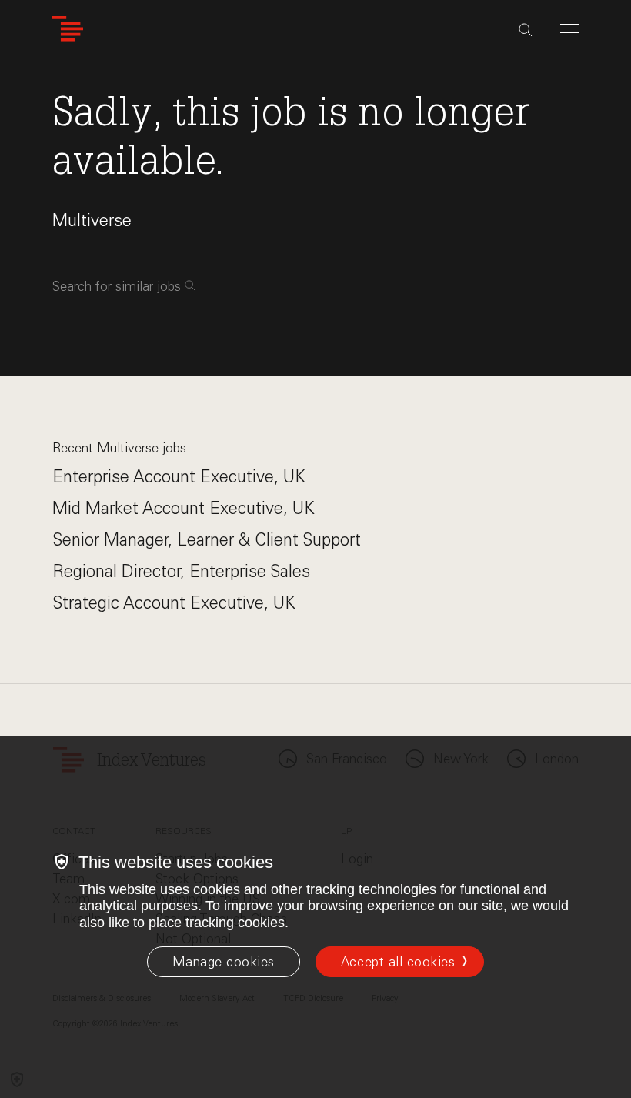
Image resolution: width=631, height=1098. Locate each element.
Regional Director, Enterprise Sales (181, 571)
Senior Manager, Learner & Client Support (206, 539)
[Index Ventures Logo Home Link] (67, 29)
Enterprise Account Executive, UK (178, 476)
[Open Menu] (569, 28)
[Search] (525, 30)
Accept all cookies (398, 962)
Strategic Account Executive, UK (173, 602)
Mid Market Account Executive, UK (183, 508)
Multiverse (92, 220)
